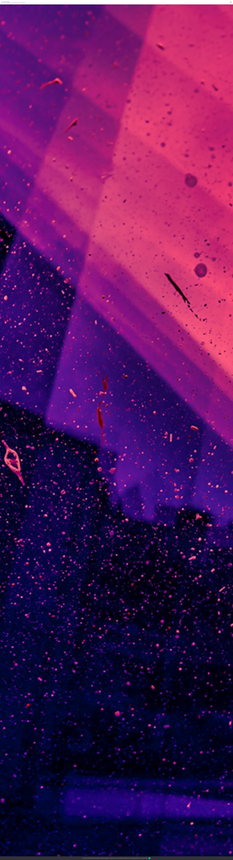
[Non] (231, 858)
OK (149, 858)
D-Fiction (5, 2)
